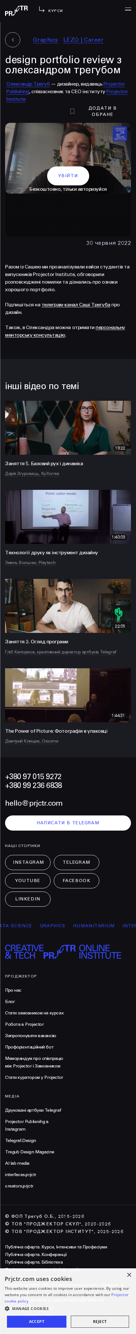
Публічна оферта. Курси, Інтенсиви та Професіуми (56, 1247)
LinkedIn (27, 899)
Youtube (27, 880)
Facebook (76, 880)
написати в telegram (68, 823)
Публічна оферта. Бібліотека (34, 1262)
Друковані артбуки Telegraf (33, 1110)
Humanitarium (83, 925)
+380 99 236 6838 (33, 785)
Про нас (13, 990)
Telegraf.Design (20, 1140)
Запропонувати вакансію (30, 1035)
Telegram (76, 862)
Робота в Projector (24, 1024)
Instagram (28, 862)
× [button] (129, 1275)
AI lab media (17, 1163)
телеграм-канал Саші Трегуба (75, 305)
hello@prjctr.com (33, 803)
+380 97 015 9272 (33, 776)
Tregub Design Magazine (29, 1152)
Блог (10, 1001)
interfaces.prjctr (20, 1174)
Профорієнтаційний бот (29, 1047)
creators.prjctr (19, 1186)
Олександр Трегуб (28, 84)
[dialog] (68, 1301)
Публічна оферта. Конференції (36, 1254)
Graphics (45, 39)
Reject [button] (100, 1321)
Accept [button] (36, 1321)
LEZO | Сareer (83, 39)
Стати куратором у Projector (34, 1077)
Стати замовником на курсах (34, 1013)
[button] (68, 1308)
